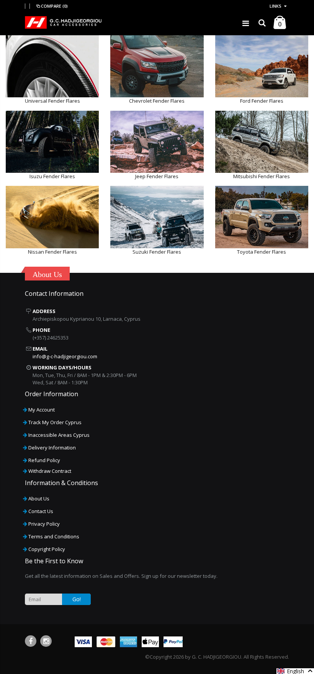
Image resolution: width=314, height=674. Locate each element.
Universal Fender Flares (52, 100)
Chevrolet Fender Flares (157, 100)
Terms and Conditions (53, 536)
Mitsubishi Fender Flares (261, 176)
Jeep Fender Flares (156, 176)
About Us (38, 498)
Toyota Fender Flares (261, 251)
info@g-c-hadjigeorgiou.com (65, 356)
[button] (295, 671)
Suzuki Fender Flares (156, 251)
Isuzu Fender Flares (52, 176)
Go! (76, 599)
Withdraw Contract (49, 470)
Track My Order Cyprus (55, 422)
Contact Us (40, 511)
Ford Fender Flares (261, 100)
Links (275, 6)
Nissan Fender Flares (52, 251)
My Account (41, 409)
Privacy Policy (44, 523)
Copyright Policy (46, 549)
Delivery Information (52, 447)
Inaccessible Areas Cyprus (59, 434)
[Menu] (245, 23)
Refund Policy (44, 460)
